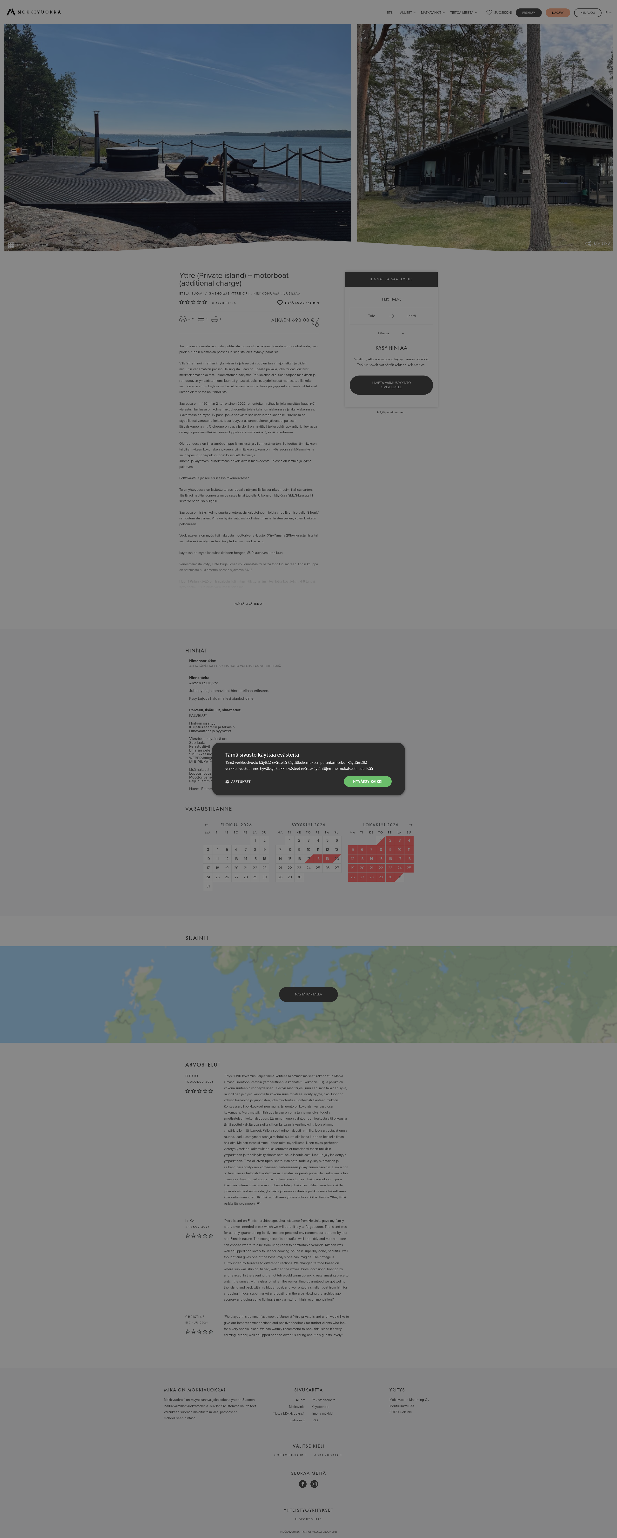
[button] (238, 781)
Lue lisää (365, 768)
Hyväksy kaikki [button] (367, 781)
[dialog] (308, 769)
